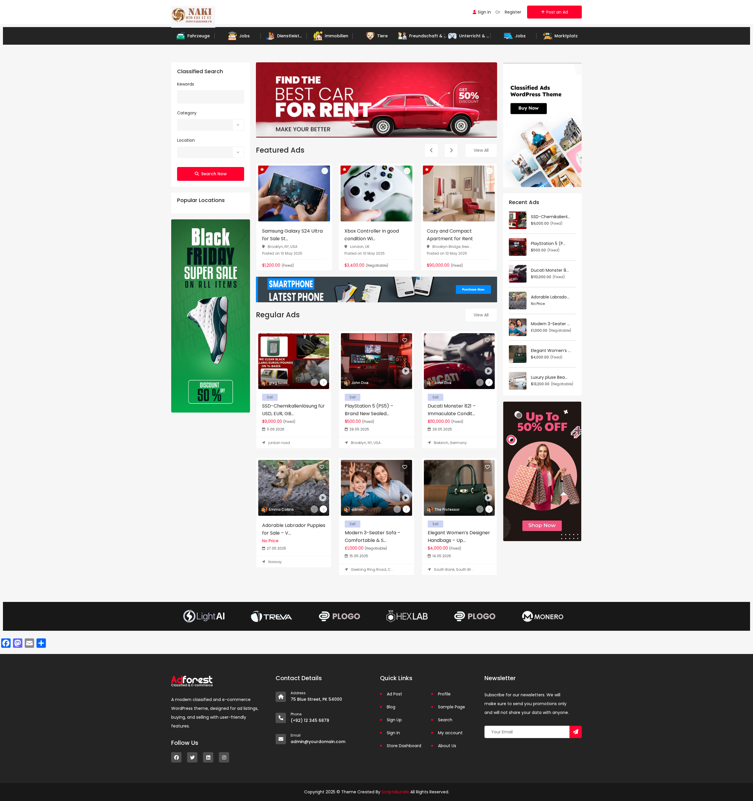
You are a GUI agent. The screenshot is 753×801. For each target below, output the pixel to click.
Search (445, 720)
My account (450, 733)
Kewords (185, 84)
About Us (447, 746)
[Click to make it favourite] (324, 171)
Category (186, 113)
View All (481, 150)
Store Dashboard (404, 746)
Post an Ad (557, 12)
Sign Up (394, 720)
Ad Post (394, 694)
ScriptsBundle (395, 792)
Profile (444, 694)
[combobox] (210, 125)
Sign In (393, 733)
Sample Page (451, 707)
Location (186, 140)
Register (513, 12)
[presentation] (431, 150)
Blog (391, 707)
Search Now (214, 174)
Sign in (484, 12)
